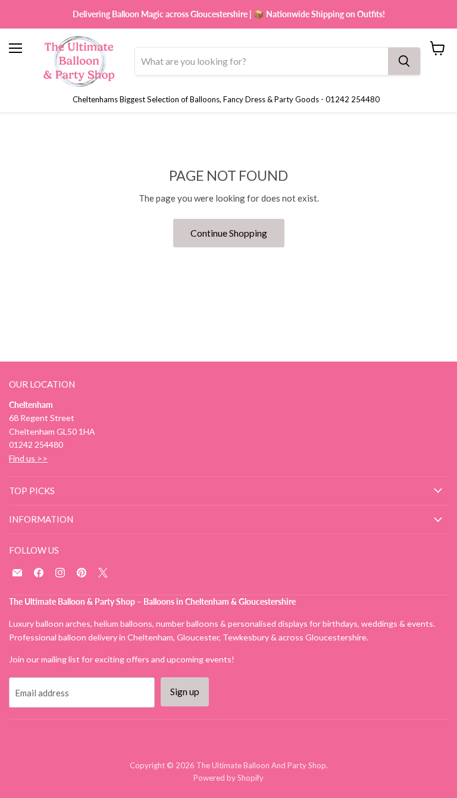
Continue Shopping (228, 232)
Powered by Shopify (228, 778)
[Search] (404, 61)
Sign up (184, 691)
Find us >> (28, 458)
